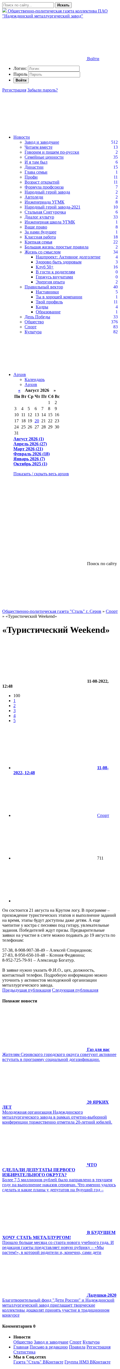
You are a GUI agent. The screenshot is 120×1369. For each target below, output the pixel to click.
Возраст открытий (42, 182)
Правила (77, 1347)
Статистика (24, 1352)
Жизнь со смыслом (43, 252)
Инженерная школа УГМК (50, 222)
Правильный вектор (44, 287)
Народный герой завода (47, 192)
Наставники (47, 291)
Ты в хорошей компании (59, 296)
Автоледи (34, 197)
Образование (48, 311)
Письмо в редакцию (49, 1347)
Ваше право (36, 227)
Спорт (31, 326)
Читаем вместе (38, 147)
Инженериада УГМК (44, 202)
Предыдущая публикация (26, 990)
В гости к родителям (55, 272)
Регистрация (14, 90)
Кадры (42, 306)
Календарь (35, 379)
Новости (21, 137)
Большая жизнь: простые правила (56, 247)
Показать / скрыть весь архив (41, 473)
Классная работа (40, 237)
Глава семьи (36, 172)
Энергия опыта (50, 282)
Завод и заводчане (42, 142)
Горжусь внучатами (54, 277)
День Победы (37, 316)
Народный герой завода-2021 (52, 207)
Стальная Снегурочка (45, 212)
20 (37, 420)
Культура (33, 331)
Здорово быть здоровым (58, 262)
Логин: (20, 68)
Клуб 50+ (45, 267)
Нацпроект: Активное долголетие (68, 257)
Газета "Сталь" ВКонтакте (38, 1362)
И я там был (36, 162)
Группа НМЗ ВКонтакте (87, 1362)
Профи (31, 177)
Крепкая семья (38, 242)
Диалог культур (39, 217)
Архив (19, 374)
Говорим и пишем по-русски (52, 152)
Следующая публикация (75, 990)
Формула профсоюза (44, 187)
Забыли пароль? (42, 90)
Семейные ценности (44, 157)
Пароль (20, 74)
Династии (34, 167)
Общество (34, 321)
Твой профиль (49, 301)
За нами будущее (40, 232)
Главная (20, 1347)
